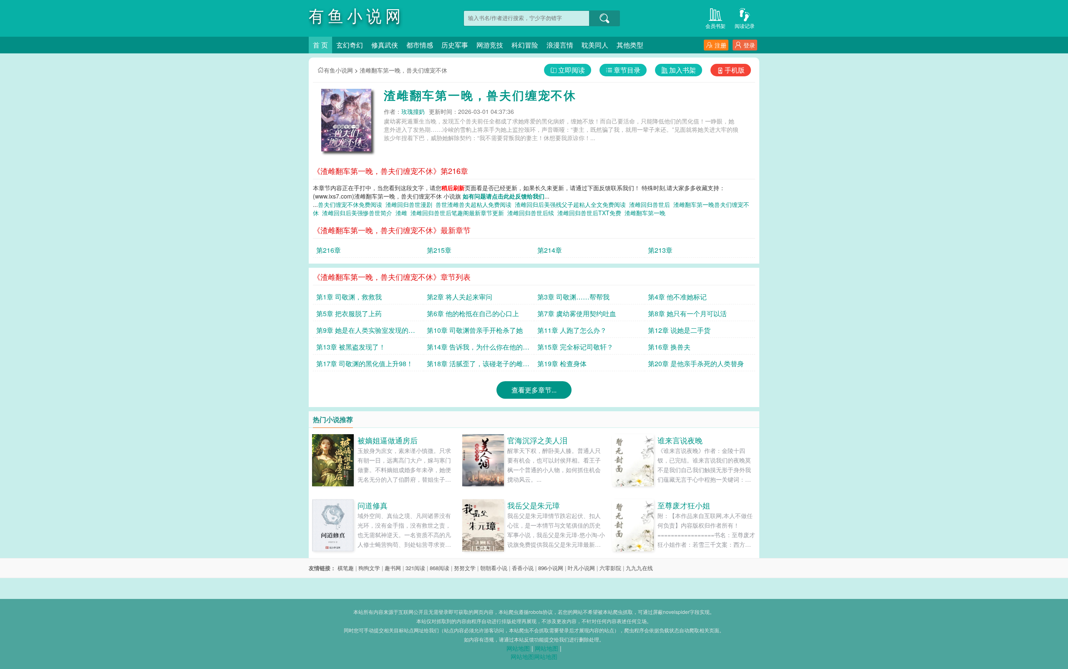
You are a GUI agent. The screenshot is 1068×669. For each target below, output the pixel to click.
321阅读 (415, 568)
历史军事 (454, 45)
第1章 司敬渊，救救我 (349, 297)
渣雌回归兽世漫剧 (410, 204)
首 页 (320, 45)
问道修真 (373, 505)
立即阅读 (571, 70)
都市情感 (419, 45)
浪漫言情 (560, 45)
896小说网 (550, 568)
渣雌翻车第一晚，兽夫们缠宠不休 (403, 70)
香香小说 (523, 568)
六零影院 (610, 568)
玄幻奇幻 (349, 45)
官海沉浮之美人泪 (537, 440)
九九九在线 (639, 568)
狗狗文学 (369, 568)
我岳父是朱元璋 (533, 505)
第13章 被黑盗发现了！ (350, 347)
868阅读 (439, 568)
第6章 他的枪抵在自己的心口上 (473, 313)
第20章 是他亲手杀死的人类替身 (696, 363)
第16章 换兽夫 (669, 347)
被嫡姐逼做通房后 (388, 440)
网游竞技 (489, 45)
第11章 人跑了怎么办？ (572, 330)
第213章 (660, 250)
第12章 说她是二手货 (679, 330)
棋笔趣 (346, 568)
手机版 (735, 70)
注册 (720, 45)
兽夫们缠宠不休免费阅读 (351, 204)
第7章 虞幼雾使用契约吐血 (576, 313)
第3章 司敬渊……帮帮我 (573, 297)
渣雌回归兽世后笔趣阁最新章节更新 (459, 213)
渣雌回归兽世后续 (532, 213)
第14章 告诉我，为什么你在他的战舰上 (478, 348)
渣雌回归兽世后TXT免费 (591, 213)
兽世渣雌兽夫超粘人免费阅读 (475, 204)
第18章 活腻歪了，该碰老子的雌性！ (475, 365)
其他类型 (630, 45)
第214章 (549, 250)
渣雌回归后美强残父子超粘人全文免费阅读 (572, 204)
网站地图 (518, 648)
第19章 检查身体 (562, 363)
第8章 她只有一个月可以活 (687, 313)
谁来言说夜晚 (680, 440)
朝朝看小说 (493, 568)
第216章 (328, 250)
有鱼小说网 (338, 70)
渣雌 (403, 213)
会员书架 (715, 25)
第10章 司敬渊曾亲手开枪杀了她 (475, 330)
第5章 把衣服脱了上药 (349, 313)
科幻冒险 (524, 45)
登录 (749, 45)
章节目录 (627, 70)
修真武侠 (384, 45)
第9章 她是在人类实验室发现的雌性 (365, 331)
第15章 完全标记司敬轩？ (575, 347)
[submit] (604, 18)
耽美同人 (595, 45)
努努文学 (465, 568)
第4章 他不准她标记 (677, 297)
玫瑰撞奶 (413, 111)
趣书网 (393, 568)
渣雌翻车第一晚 (647, 213)
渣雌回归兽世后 (651, 204)
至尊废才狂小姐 (683, 505)
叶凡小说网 (581, 568)
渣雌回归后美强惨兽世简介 (358, 213)
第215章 (439, 250)
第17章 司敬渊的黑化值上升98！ (364, 363)
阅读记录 (745, 25)
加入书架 (682, 70)
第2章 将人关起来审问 (459, 297)
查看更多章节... (534, 390)
